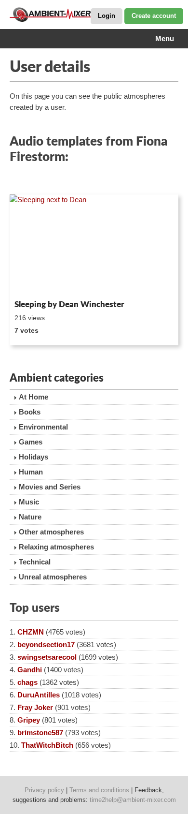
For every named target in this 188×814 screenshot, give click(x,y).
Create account (154, 15)
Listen (33, 283)
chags (27, 682)
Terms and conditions (99, 790)
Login (106, 15)
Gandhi (29, 670)
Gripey (28, 720)
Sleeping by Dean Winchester (69, 304)
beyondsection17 (46, 644)
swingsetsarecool (47, 657)
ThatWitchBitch (47, 745)
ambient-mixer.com (58, 14)
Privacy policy (44, 790)
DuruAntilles (38, 695)
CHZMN (30, 632)
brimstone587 (40, 732)
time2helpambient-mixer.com (133, 799)
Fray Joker (35, 707)
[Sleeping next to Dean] (94, 245)
